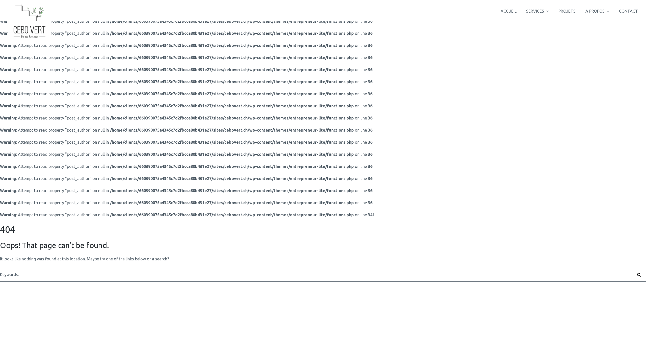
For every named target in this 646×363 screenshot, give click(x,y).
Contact (628, 11)
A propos (595, 11)
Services (535, 11)
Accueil (509, 11)
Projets (567, 11)
